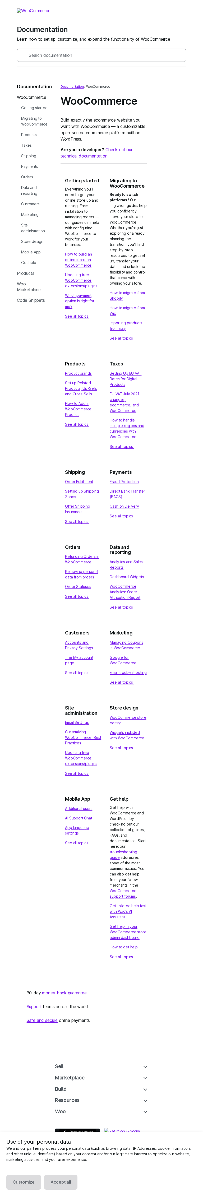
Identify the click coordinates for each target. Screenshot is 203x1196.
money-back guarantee (64, 992)
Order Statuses (78, 586)
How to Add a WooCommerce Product (78, 409)
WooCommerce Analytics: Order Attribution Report (125, 592)
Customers (30, 204)
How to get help (123, 947)
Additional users (78, 808)
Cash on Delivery (124, 506)
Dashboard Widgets (127, 576)
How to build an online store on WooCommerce (78, 259)
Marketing (29, 214)
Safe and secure (42, 1020)
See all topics (77, 316)
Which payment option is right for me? (79, 301)
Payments (29, 166)
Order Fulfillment (79, 481)
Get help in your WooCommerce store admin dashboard (128, 932)
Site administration (33, 228)
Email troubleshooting (128, 672)
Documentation (72, 87)
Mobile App (31, 252)
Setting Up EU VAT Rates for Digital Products (125, 379)
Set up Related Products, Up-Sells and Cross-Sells (81, 388)
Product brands (78, 373)
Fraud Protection (124, 481)
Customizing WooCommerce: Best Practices (83, 737)
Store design (32, 241)
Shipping (28, 156)
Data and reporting (29, 190)
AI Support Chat (78, 818)
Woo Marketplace (29, 286)
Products (29, 134)
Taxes (26, 145)
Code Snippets (31, 300)
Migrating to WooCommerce (34, 121)
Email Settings (77, 722)
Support (34, 1006)
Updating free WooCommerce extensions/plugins (81, 280)
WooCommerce (31, 97)
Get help (28, 262)
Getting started (34, 107)
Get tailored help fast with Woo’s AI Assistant (128, 911)
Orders (27, 177)
